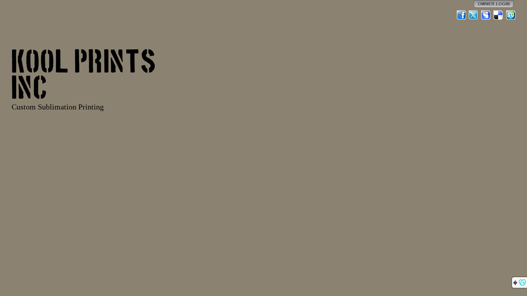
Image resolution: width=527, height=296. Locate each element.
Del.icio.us (498, 15)
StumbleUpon (510, 15)
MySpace (486, 15)
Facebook (461, 15)
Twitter (473, 15)
